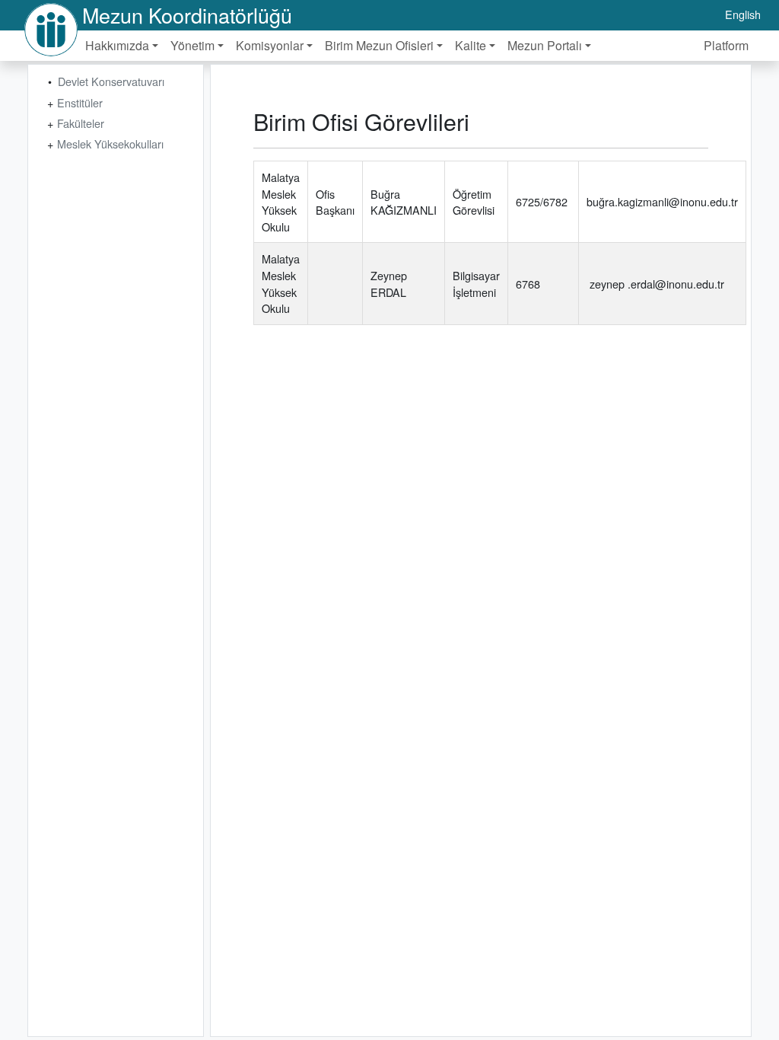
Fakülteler (80, 123)
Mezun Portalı (544, 45)
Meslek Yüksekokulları (110, 144)
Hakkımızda (117, 45)
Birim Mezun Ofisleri (379, 45)
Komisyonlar (270, 45)
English (743, 14)
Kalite (470, 45)
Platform (726, 45)
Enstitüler (80, 102)
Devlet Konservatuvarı (111, 81)
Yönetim (192, 45)
